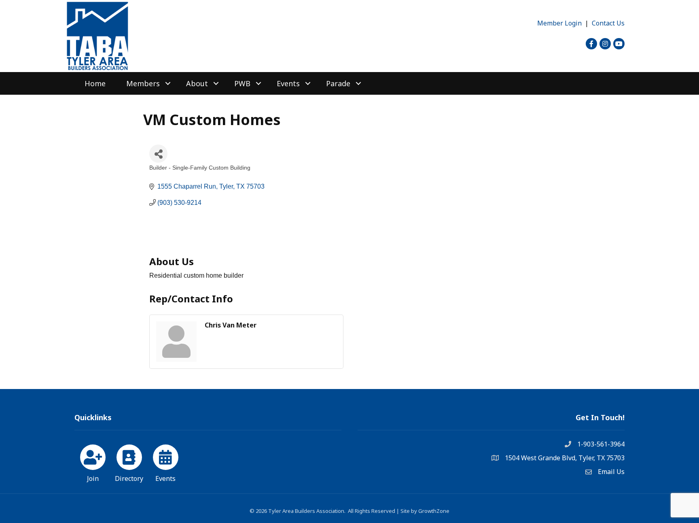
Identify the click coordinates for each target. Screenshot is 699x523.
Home (95, 83)
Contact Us (608, 23)
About (197, 83)
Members (143, 83)
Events (288, 83)
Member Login (559, 23)
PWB (242, 83)
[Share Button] (158, 154)
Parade (338, 83)
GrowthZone (433, 510)
